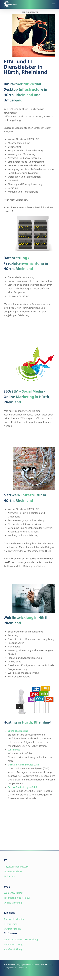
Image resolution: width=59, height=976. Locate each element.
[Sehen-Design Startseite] (26, 4)
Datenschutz (28, 964)
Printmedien (10, 924)
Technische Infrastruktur (17, 897)
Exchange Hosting (18, 730)
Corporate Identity (14, 919)
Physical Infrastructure (16, 866)
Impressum (22, 967)
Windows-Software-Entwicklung (21, 939)
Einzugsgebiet (30, 12)
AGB (37, 964)
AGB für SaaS (46, 964)
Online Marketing (13, 902)
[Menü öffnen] (53, 4)
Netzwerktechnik (13, 871)
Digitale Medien (12, 928)
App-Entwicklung (13, 949)
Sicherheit (9, 876)
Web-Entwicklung (13, 892)
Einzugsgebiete (10, 967)
